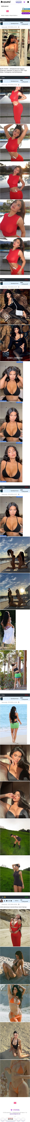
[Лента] (23, 1119)
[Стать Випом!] (18, 2)
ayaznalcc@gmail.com (15, 1114)
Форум (2, 15)
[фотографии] (18, 1119)
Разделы (7, 15)
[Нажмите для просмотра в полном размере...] (15, 47)
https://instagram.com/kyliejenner (11, 72)
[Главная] (3, 1119)
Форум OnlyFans (13, 15)
